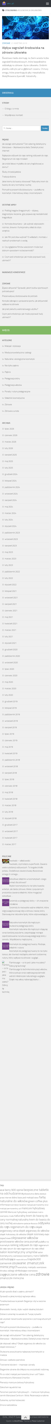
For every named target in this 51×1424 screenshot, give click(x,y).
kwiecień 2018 (11, 799)
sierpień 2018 (11, 773)
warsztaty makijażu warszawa (32, 1267)
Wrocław (3, 1271)
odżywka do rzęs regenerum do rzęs (25, 1225)
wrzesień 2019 (11, 721)
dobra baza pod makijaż (23, 1197)
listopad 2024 (11, 480)
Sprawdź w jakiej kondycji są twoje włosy (18, 1296)
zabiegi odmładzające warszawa (23, 1270)
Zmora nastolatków (8, 1405)
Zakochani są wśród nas (10, 1387)
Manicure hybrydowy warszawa (22, 1212)
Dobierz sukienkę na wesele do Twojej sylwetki (20, 1314)
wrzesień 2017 (11, 831)
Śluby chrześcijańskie (11, 172)
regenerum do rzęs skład (32, 1248)
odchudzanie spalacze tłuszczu (25, 1223)
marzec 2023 (10, 558)
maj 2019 (9, 747)
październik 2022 (12, 571)
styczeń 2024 (10, 526)
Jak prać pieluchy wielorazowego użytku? (20, 309)
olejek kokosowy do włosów (13, 1234)
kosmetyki (14, 1205)
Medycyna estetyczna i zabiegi (18, 352)
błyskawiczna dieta (30, 1193)
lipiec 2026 (9, 429)
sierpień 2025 (11, 454)
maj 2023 (9, 552)
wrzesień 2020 (11, 662)
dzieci (36, 1197)
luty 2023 (9, 565)
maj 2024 (9, 506)
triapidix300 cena (21, 1260)
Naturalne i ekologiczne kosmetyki (20, 359)
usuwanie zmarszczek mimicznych (22, 1265)
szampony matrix (31, 1255)
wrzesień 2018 (11, 766)
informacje (5, 1204)
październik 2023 (12, 532)
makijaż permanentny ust (10, 1208)
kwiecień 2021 (11, 623)
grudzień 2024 (11, 474)
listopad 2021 (11, 591)
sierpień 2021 (11, 604)
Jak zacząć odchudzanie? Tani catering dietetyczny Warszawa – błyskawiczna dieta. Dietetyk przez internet (24, 147)
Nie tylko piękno (12, 365)
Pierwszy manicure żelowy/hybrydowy (17, 1382)
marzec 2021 (10, 630)
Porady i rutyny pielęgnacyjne (17, 391)
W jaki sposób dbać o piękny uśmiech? (17, 1291)
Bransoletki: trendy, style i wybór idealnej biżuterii (21, 1309)
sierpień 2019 (11, 727)
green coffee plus (38, 1201)
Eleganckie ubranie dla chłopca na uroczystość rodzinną (24, 1369)
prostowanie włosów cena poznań (19, 1241)
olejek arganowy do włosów (34, 1230)
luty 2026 (9, 448)
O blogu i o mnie (12, 108)
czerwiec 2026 (11, 435)
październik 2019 (12, 714)
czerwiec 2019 (11, 740)
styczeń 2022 (10, 584)
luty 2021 (9, 636)
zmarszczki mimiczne (12, 1278)
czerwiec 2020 (11, 675)
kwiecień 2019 (11, 753)
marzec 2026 (10, 442)
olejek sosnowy (35, 1234)
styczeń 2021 (10, 643)
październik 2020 (12, 656)
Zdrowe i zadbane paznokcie (12, 1360)
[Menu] (47, 3)
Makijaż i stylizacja (13, 346)
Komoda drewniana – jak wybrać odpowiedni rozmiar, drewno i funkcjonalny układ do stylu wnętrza (23, 227)
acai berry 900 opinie (11, 1190)
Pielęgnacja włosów (13, 385)
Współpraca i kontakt (14, 115)
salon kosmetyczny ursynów (18, 1252)
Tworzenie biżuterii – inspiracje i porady (17, 1364)
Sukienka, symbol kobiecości (12, 1400)
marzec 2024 (10, 513)
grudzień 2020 (11, 649)
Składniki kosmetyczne (15, 398)
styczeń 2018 (10, 818)
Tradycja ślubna (9, 176)
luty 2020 (9, 695)
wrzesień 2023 (11, 539)
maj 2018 (9, 792)
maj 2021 (9, 617)
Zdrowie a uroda (12, 411)
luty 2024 (9, 519)
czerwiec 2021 (11, 610)
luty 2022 (9, 578)
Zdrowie (6, 43)
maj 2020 (9, 682)
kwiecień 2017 (11, 838)
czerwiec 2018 (11, 786)
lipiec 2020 (9, 669)
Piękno (8, 372)
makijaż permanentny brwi (37, 1205)
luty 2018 (9, 812)
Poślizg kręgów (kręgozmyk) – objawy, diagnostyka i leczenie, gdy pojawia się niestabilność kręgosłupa (25, 214)
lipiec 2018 (9, 779)
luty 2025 (9, 467)
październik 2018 (12, 760)
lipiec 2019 (9, 734)
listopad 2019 (11, 708)
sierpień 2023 (11, 545)
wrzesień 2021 (11, 597)
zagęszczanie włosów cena (17, 1274)
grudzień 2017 (11, 825)
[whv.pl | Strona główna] (10, 3)
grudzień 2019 (11, 701)
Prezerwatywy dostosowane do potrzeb (19, 296)
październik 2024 (12, 487)
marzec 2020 (10, 688)
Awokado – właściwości (19, 860)
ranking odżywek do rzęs (24, 1245)
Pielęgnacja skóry (12, 378)
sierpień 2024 (11, 500)
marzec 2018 (10, 805)
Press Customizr (38, 1421)
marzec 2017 (10, 844)
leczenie (22, 1205)
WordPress (18, 1421)
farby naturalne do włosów (23, 1199)
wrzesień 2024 (11, 493)
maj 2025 (9, 461)
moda (11, 1216)
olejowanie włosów (24, 1238)
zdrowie (42, 1274)
